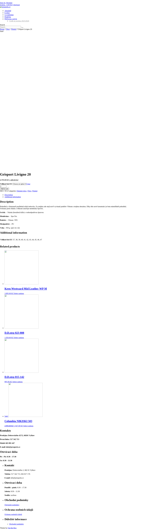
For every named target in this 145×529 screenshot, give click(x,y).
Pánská (13, 29)
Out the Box (12, 528)
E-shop (7, 13)
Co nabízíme (9, 15)
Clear (28, 184)
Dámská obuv (22, 191)
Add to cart (4, 189)
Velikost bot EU (6, 184)
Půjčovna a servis (11, 19)
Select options (19, 293)
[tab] (75, 195)
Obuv (8, 29)
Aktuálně (8, 11)
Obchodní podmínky (12, 505)
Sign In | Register (6, 3)
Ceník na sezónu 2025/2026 (19, 21)
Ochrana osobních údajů (13, 514)
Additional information (13, 197)
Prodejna (8, 17)
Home (2, 29)
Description (9, 195)
